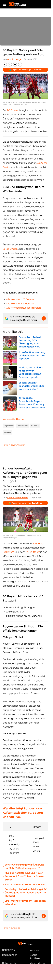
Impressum (36, 950)
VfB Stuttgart (32, 552)
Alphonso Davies (22, 426)
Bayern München (18, 445)
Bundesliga (7, 432)
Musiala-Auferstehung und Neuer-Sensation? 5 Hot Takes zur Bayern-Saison (25, 876)
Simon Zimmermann (17, 497)
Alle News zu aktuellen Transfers (23, 307)
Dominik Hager (14, 59)
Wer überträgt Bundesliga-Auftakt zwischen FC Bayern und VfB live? (23, 812)
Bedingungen (9, 955)
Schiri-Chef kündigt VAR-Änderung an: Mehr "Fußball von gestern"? (24, 866)
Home (5, 445)
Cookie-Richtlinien (35, 956)
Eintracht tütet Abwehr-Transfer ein (25, 884)
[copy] (20, 65)
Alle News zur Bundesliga (20, 303)
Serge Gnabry (10, 249)
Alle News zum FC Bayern (20, 299)
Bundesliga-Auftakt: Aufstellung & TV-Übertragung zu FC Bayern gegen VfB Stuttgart (26, 893)
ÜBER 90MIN (8, 950)
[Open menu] (4, 4)
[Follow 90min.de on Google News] (44, 318)
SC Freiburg (35, 426)
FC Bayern (13, 110)
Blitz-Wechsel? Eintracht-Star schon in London (25, 902)
